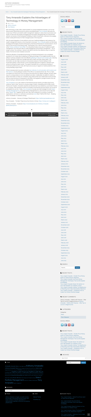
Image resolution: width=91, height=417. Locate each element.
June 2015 (63, 260)
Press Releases (11, 27)
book (34, 94)
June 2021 (63, 181)
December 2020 (65, 197)
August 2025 (64, 90)
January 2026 (64, 77)
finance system (16, 373)
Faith (10, 372)
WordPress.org (36, 399)
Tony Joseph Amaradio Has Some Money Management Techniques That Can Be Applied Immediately (72, 40)
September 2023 (65, 128)
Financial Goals (34, 373)
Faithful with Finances (20, 372)
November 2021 (65, 169)
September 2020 (65, 204)
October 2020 (64, 202)
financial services (8, 375)
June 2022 (63, 151)
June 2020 (63, 212)
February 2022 (65, 161)
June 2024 (63, 105)
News (20, 377)
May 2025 (63, 95)
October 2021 (64, 171)
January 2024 (64, 118)
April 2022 (63, 156)
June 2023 (63, 136)
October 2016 (64, 227)
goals (24, 375)
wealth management (17, 383)
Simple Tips (26, 380)
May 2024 (63, 108)
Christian (19, 370)
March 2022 (64, 158)
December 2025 (65, 80)
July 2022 (63, 148)
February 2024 (65, 115)
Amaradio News (15, 366)
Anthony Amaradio (12, 25)
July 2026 (63, 62)
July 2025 (63, 92)
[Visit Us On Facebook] (65, 22)
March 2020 (64, 220)
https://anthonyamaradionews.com (45, 98)
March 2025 (64, 100)
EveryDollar (7, 372)
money (11, 377)
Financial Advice (22, 373)
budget (40, 368)
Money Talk (16, 377)
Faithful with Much (36, 372)
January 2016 (64, 245)
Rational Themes (37, 397)
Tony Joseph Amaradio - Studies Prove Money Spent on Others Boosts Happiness (73, 397)
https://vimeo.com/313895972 (47, 101)
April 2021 (63, 186)
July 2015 (63, 258)
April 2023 (63, 141)
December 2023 (65, 120)
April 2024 (63, 110)
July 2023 (63, 133)
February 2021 (64, 192)
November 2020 (65, 199)
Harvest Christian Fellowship (32, 375)
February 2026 (65, 74)
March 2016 (64, 240)
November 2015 (65, 248)
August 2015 (64, 255)
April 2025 (63, 97)
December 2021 (65, 166)
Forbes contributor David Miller (17, 47)
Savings (34, 377)
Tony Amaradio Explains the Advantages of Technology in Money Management (28, 11)
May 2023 (63, 138)
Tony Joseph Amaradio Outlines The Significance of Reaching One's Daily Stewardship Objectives (73, 411)
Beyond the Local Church (31, 368)
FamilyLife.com (10, 373)
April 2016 (63, 237)
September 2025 (65, 87)
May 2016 (63, 235)
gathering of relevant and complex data (41, 57)
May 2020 (63, 214)
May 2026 (63, 67)
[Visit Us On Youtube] (69, 22)
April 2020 (63, 217)
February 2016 (64, 242)
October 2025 (64, 85)
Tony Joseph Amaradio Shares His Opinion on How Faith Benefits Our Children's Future (73, 407)
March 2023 (64, 143)
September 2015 (65, 253)
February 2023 (65, 146)
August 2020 (64, 207)
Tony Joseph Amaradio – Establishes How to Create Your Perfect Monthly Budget (73, 415)
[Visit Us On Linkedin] (72, 22)
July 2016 (63, 230)
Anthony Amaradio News (12, 368)
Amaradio (7, 366)
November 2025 (65, 82)
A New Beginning (22, 366)
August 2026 (64, 59)
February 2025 (65, 102)
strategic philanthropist (33, 380)
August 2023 (64, 130)
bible (37, 368)
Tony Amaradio (43, 31)
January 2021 (64, 194)
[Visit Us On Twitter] (62, 22)
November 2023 (65, 123)
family (6, 373)
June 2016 (63, 232)
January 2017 (64, 222)
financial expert (28, 373)
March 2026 (64, 72)
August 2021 (64, 176)
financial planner (40, 373)
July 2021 (63, 179)
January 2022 (64, 164)
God (26, 375)
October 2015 (64, 250)
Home (7, 11)
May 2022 (63, 153)
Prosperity (30, 377)
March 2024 (64, 113)
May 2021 (63, 184)
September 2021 (65, 174)
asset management (22, 368)
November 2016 (65, 225)
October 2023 (64, 125)
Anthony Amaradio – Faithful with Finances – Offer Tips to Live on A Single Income (73, 303)
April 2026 (63, 69)
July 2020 (63, 209)
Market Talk (13, 92)
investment (40, 375)
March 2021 (64, 189)
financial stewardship (16, 375)
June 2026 (63, 64)
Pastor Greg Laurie (25, 377)
